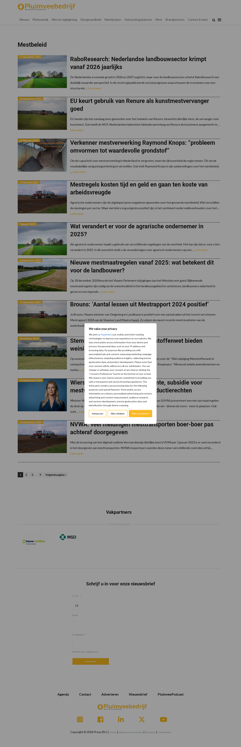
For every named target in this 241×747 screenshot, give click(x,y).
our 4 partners (104, 334)
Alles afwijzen (118, 413)
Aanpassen (97, 413)
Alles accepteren (140, 413)
